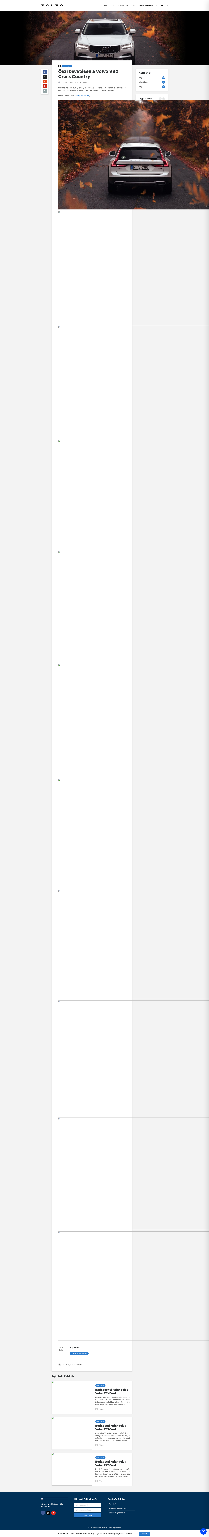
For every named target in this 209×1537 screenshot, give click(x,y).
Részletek (128, 1534)
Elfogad (144, 1534)
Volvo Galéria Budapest (148, 5)
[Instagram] (48, 1513)
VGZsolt (101, 1409)
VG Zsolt (64, 82)
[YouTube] (53, 1513)
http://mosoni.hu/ (82, 96)
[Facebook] (43, 1513)
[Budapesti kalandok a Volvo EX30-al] (72, 1469)
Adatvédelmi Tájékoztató (117, 1508)
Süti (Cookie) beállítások (117, 1513)
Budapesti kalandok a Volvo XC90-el (110, 1427)
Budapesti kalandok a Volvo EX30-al (110, 1463)
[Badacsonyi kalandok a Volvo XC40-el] (72, 1397)
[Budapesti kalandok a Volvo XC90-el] (72, 1433)
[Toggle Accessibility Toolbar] (203, 1531)
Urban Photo (123, 5)
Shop (133, 5)
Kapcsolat (112, 1504)
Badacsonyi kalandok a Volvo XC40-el (111, 1391)
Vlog (112, 5)
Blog (105, 5)
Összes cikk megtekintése (79, 1353)
